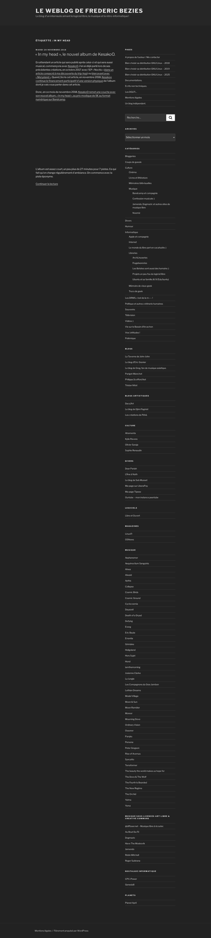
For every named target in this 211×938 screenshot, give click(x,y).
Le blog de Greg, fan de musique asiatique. (145, 368)
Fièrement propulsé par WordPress (71, 930)
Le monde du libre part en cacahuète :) (147, 247)
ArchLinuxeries (140, 257)
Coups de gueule (133, 162)
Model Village (131, 696)
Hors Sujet (130, 655)
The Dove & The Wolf (135, 776)
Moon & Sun (131, 702)
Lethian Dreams (133, 690)
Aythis (128, 580)
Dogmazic (130, 837)
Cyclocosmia (131, 603)
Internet (133, 242)
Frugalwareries (140, 263)
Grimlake (129, 644)
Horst (128, 661)
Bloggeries (130, 156)
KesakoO (73, 66)
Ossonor (129, 730)
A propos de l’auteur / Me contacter (142, 57)
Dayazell (129, 609)
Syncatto (129, 759)
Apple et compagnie (139, 236)
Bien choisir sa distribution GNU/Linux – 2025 (147, 74)
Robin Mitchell (132, 855)
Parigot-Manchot (133, 373)
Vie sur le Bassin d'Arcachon (139, 326)
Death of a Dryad (133, 615)
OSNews (129, 539)
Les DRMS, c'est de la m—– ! (139, 298)
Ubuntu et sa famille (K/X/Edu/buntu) (151, 279)
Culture (128, 167)
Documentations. (133, 80)
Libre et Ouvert (132, 515)
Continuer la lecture (47, 183)
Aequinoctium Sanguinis (137, 563)
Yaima (128, 799)
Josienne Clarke (133, 673)
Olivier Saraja (131, 444)
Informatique (131, 232)
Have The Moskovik (135, 843)
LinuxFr (128, 533)
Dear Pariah (131, 468)
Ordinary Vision (132, 725)
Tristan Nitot (131, 385)
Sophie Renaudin (133, 450)
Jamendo (129, 849)
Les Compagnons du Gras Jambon (142, 684)
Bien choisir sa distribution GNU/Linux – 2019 (147, 68)
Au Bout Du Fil (132, 832)
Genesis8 (129, 884)
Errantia (129, 638)
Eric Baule (130, 632)
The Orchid (130, 794)
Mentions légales (133, 97)
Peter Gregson (132, 748)
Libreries (133, 253)
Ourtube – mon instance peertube (141, 497)
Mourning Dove (132, 719)
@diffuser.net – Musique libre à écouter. (144, 826)
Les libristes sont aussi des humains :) (151, 268)
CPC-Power (131, 879)
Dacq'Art (129, 403)
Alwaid (128, 575)
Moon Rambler (132, 707)
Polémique (130, 338)
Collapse (129, 586)
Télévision (130, 315)
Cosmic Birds (131, 592)
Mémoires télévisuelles (140, 183)
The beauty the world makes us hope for (145, 771)
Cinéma (133, 172)
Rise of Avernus (133, 753)
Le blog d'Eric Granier (135, 362)
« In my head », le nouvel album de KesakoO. (75, 54)
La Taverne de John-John (137, 356)
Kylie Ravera (131, 439)
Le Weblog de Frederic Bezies (89, 10)
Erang (128, 626)
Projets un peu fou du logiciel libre (149, 274)
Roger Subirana (132, 860)
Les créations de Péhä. (136, 415)
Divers (128, 220)
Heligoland (130, 650)
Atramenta (130, 433)
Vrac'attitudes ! (132, 332)
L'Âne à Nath (131, 474)
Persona (129, 742)
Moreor (128, 713)
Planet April (131, 902)
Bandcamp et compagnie (145, 193)
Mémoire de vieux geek (140, 285)
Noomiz (136, 213)
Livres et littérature (138, 177)
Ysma (128, 805)
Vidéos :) (129, 321)
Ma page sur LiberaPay (136, 485)
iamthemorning (132, 667)
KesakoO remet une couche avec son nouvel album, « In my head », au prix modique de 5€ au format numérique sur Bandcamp (76, 96)
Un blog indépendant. (135, 103)
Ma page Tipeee (133, 491)
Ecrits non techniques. (136, 86)
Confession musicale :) (144, 198)
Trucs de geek (136, 291)
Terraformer (131, 765)
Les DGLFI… (131, 92)
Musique (133, 188)
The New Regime (133, 788)
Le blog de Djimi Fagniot (136, 409)
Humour (129, 226)
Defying (129, 621)
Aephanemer (131, 557)
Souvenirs (130, 309)
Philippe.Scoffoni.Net (135, 379)
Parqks (128, 736)
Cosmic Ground (132, 598)
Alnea (128, 569)
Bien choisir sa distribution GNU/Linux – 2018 (147, 63)
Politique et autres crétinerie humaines (144, 303)
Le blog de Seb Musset (136, 480)
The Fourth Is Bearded (136, 782)
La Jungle (129, 678)
